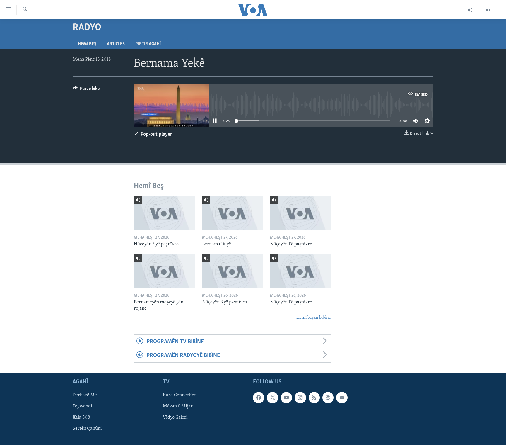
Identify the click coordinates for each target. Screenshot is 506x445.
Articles (116, 44)
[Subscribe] (341, 397)
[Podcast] (328, 397)
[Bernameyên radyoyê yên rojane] (164, 271)
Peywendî (82, 406)
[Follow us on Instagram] (300, 397)
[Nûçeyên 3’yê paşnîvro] (164, 213)
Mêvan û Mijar (178, 406)
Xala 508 (81, 417)
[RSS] (314, 397)
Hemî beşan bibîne (313, 317)
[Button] (86, 90)
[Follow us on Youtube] (286, 397)
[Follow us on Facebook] (258, 397)
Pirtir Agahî (148, 44)
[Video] (488, 10)
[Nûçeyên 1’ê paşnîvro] (300, 213)
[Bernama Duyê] (232, 213)
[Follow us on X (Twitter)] (272, 397)
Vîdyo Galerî (175, 417)
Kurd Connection (180, 395)
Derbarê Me (85, 395)
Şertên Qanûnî (87, 429)
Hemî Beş (87, 44)
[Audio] (470, 10)
